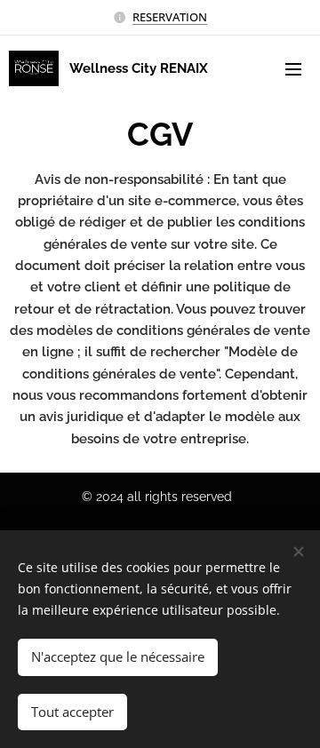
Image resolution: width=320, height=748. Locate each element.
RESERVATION (169, 17)
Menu (293, 68)
